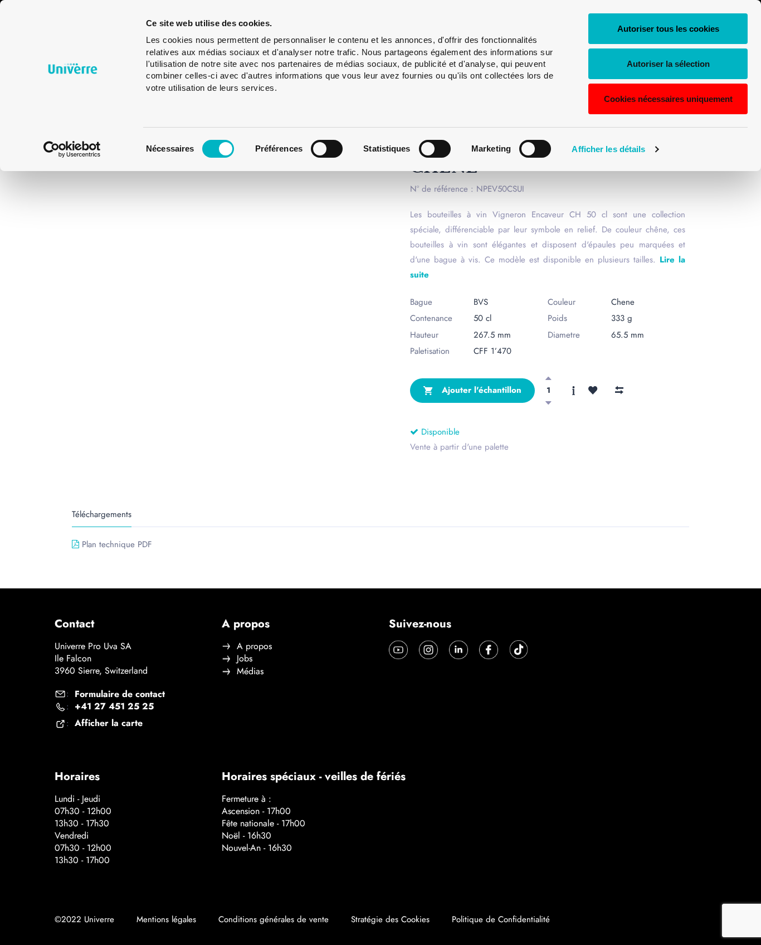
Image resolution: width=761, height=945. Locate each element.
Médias (250, 671)
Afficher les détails (608, 149)
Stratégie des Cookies (390, 919)
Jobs (244, 658)
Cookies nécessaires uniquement (668, 99)
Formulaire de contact (120, 694)
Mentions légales (166, 919)
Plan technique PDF (117, 544)
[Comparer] (619, 390)
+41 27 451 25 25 (114, 706)
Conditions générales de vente (273, 919)
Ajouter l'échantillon (480, 390)
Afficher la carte (109, 723)
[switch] (327, 149)
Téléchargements (101, 514)
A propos (254, 646)
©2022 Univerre (84, 919)
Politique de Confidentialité (501, 919)
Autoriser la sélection (668, 64)
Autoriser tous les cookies (668, 28)
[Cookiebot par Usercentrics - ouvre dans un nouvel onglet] (72, 149)
